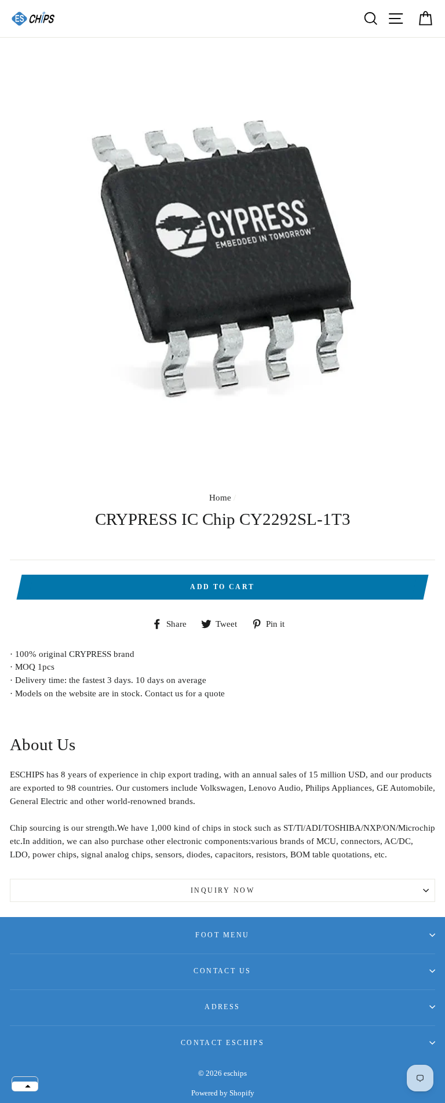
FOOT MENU (222, 935)
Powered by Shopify (222, 1093)
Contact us (222, 971)
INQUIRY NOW (222, 890)
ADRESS (222, 1007)
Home (220, 497)
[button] (25, 1086)
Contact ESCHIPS (223, 1043)
